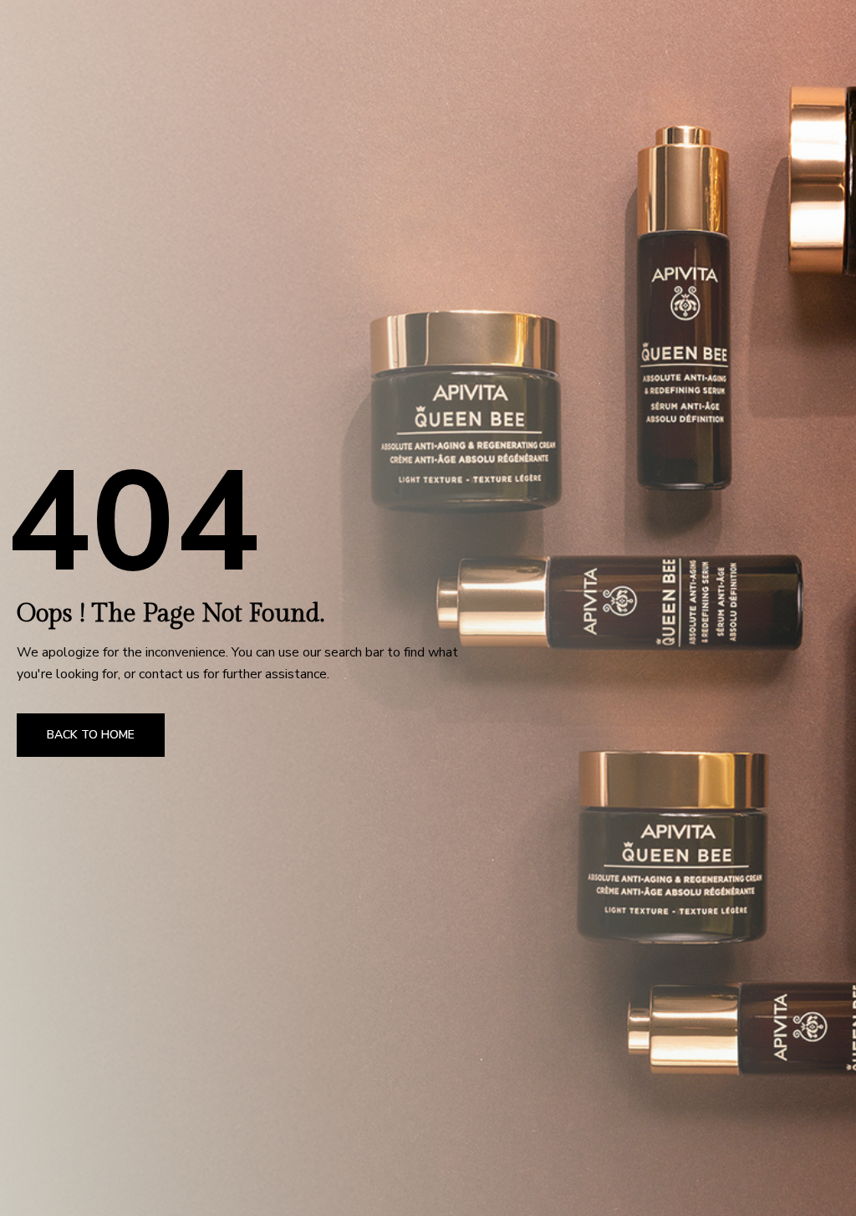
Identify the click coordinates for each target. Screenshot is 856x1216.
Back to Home (91, 735)
